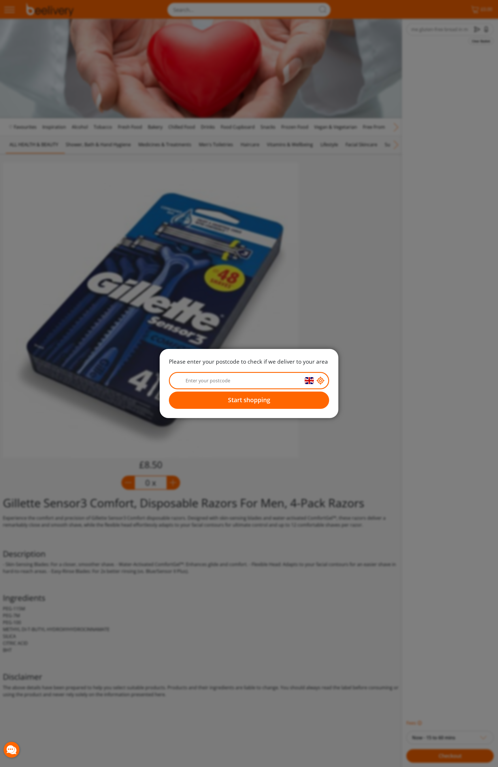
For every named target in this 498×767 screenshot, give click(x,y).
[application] (11, 749)
